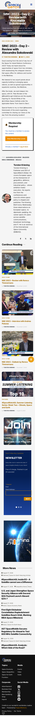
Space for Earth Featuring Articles (19, 575)
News (17, 41)
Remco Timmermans (8, 159)
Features (5, 399)
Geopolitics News (21, 586)
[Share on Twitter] (26, 239)
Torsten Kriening (9, 286)
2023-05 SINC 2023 (7, 41)
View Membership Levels (16, 139)
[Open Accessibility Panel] (31, 359)
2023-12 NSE (6, 277)
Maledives (25, 157)
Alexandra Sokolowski (13, 157)
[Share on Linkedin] (31, 239)
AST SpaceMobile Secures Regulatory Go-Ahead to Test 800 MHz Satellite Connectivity (16, 631)
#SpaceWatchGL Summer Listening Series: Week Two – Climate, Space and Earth (17, 405)
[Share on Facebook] (20, 239)
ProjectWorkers (21, 708)
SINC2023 (18, 159)
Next (28, 499)
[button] (3, 713)
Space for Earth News (14, 624)
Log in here (24, 147)
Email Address (10, 489)
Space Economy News (15, 605)
